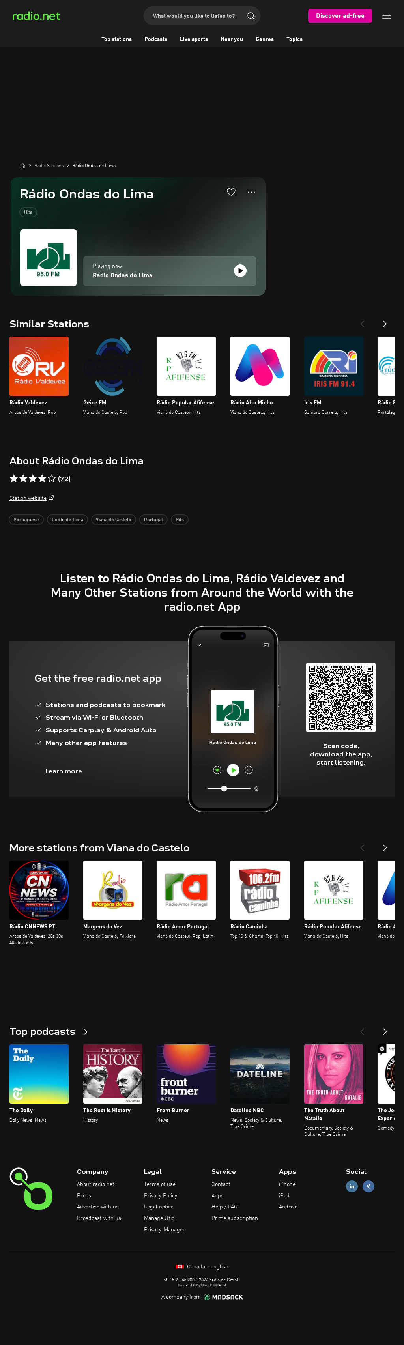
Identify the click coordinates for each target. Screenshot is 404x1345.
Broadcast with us (99, 1218)
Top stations (116, 39)
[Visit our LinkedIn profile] (352, 1186)
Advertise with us (98, 1207)
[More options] (251, 192)
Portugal (153, 520)
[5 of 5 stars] (51, 478)
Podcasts (155, 39)
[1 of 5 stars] (14, 478)
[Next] (385, 320)
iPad (284, 1196)
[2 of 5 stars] (23, 478)
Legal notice (159, 1207)
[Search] (251, 16)
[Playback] (240, 270)
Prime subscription (234, 1218)
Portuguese (26, 520)
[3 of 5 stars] (32, 478)
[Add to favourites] (231, 191)
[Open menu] (386, 16)
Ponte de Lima (67, 520)
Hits (28, 212)
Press (84, 1196)
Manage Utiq (159, 1218)
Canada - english (206, 1267)
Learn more (63, 771)
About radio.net (95, 1184)
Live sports (194, 39)
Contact (220, 1184)
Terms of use (160, 1184)
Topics (294, 39)
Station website (28, 498)
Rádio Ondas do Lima (123, 276)
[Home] (23, 166)
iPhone (287, 1184)
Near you (232, 39)
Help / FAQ (224, 1207)
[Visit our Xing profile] (368, 1186)
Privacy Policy (160, 1196)
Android (288, 1207)
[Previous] (362, 320)
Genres (265, 39)
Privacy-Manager (164, 1230)
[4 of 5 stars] (42, 478)
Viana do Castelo (113, 520)
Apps (217, 1196)
